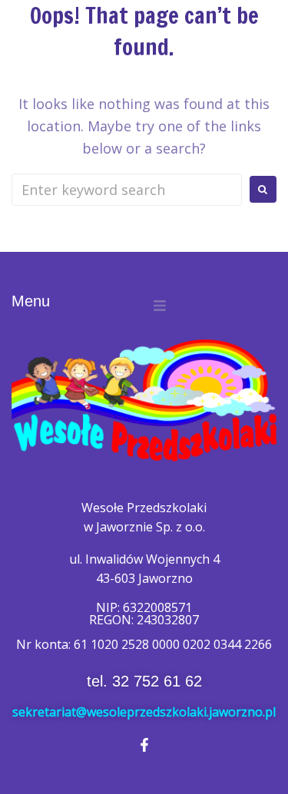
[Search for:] (127, 190)
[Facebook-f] (144, 745)
